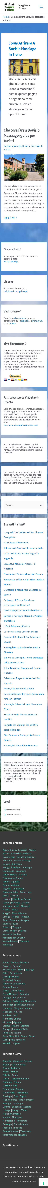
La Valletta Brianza (24, 1004)
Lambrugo (18, 1103)
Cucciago (7, 1096)
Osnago (6, 1029)
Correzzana (25, 892)
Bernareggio (9, 856)
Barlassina (16, 853)
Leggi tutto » (10, 217)
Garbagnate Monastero (24, 1001)
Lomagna (7, 1008)
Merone (6, 1117)
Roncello (25, 916)
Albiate (32, 849)
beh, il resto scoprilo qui (15, 291)
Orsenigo (7, 1124)
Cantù (15, 1075)
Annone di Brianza (20, 962)
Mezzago (25, 906)
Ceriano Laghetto (11, 881)
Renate (15, 916)
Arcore (6, 853)
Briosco (6, 863)
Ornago (6, 916)
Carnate (23, 874)
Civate (6, 990)
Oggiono (17, 1022)
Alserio (6, 1064)
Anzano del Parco (11, 1068)
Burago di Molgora (12, 867)
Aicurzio (23, 849)
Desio (5, 895)
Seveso (6, 923)
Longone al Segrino (21, 1106)
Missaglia (7, 1011)
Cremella (24, 994)
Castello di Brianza (12, 980)
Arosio (6, 1071)
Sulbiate (7, 927)
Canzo (6, 1078)
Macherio (7, 906)
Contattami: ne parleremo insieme (21, 424)
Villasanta (24, 941)
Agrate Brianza (10, 849)
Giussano (14, 895)
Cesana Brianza (10, 987)
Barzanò (17, 966)
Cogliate (7, 888)
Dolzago (7, 997)
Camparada (8, 870)
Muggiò (6, 913)
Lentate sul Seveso (21, 899)
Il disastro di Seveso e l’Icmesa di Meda (23, 548)
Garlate (21, 997)
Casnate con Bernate (13, 1089)
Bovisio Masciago (12, 145)
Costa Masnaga (10, 994)
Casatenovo (16, 973)
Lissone (25, 902)
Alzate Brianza (18, 1064)
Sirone (24, 1036)
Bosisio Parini (9, 969)
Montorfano (9, 1120)
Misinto (6, 909)
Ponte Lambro (20, 1124)
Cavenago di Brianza (13, 878)
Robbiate (7, 1032)
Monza (15, 909)
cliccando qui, (21, 318)
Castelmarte (9, 1092)
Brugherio (17, 863)
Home (6, 16)
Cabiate (6, 1075)
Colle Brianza (17, 990)
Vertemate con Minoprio (15, 1134)
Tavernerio (25, 1131)
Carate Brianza (10, 874)
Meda (16, 906)
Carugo (17, 1082)
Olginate (25, 1025)
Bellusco (27, 853)
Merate (28, 1008)
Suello (6, 1039)
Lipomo (6, 1106)
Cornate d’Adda (10, 892)
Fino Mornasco (26, 1099)
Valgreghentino (18, 1039)
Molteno (18, 1011)
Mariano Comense (12, 1113)
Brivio (21, 969)
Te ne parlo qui (11, 261)
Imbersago (8, 1004)
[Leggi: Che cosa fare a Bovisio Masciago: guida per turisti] (24, 166)
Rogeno (17, 1032)
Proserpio (7, 1127)
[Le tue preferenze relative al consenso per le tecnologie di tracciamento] (43, 1183)
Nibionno (7, 1022)
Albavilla (7, 1061)
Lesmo (6, 902)
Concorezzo (19, 888)
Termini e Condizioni (13, 814)
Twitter (12, 323)
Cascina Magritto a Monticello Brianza (23, 610)
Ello (14, 997)
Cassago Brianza (11, 976)
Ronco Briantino (11, 920)
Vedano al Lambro (12, 934)
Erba (15, 1096)
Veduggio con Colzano (14, 937)
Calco (5, 973)
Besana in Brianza (25, 856)
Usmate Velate (10, 930)
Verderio (7, 1043)
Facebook (23, 320)
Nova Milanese (19, 913)
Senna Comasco (11, 1131)
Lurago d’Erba (19, 1110)
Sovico (14, 923)
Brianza (26, 145)
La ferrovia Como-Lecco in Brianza (21, 631)
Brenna (14, 1071)
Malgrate (18, 1008)
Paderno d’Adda (20, 1029)
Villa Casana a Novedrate (16, 542)
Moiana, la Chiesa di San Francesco (21, 745)
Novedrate (22, 1120)
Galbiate (7, 1001)
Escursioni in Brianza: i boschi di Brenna (23, 574)
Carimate (7, 1082)
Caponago (21, 870)
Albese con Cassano (22, 1061)
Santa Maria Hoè (11, 1036)
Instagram (37, 320)
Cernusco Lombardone (14, 983)
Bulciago (29, 969)
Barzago (7, 966)
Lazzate (7, 899)
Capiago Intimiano (20, 1078)
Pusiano (18, 1127)
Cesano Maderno (11, 885)
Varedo (22, 930)
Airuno (6, 962)
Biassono (7, 860)
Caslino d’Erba (10, 1085)
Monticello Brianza (12, 1018)
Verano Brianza (10, 941)
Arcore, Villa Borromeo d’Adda (19, 688)
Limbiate (15, 902)
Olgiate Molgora (11, 1025)
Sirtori (32, 1036)
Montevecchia (10, 1015)
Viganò (16, 1043)
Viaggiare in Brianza (24, 7)
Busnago (27, 867)
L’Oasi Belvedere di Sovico (17, 626)
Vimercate (8, 944)
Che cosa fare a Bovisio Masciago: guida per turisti (22, 135)
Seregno (25, 920)
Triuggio (16, 927)
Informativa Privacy (13, 810)
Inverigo (7, 1103)
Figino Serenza (10, 1099)
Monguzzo (17, 1117)
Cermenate (22, 1092)
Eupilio (23, 1096)
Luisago (7, 1110)
